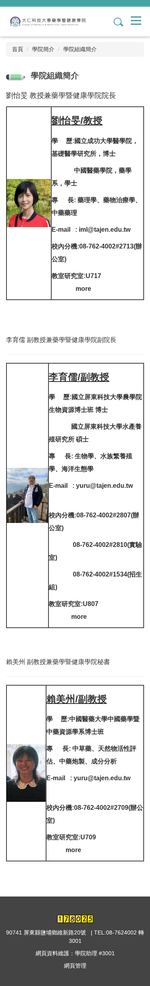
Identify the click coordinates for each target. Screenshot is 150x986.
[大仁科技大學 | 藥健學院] (51, 22)
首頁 (17, 49)
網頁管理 (75, 965)
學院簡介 (43, 49)
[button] (115, 22)
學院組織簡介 (80, 49)
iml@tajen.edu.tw (104, 229)
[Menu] (136, 20)
